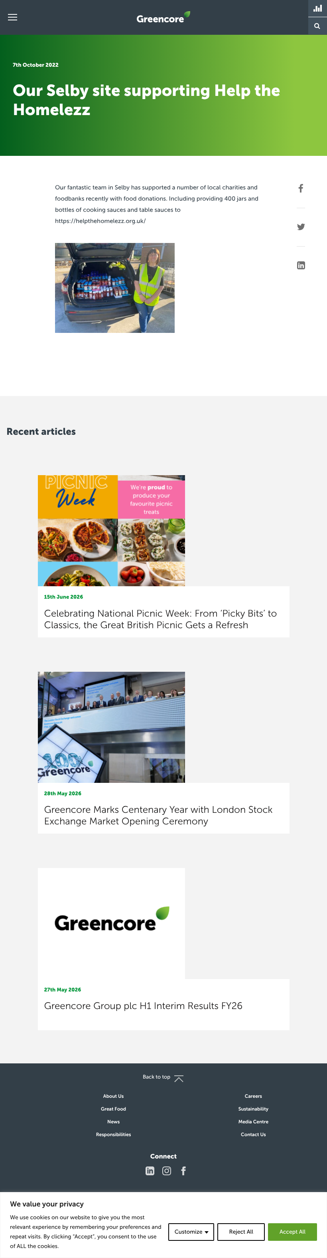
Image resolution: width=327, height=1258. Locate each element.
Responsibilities (113, 1135)
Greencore (163, 17)
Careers (253, 1096)
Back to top (156, 1077)
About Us (113, 1096)
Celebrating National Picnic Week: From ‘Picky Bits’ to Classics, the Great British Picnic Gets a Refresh (160, 619)
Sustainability (253, 1109)
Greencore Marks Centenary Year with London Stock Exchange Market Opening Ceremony (158, 815)
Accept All (292, 1231)
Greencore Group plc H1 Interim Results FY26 (143, 1006)
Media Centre (253, 1122)
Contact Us (253, 1135)
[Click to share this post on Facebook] (300, 188)
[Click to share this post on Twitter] (301, 227)
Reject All (241, 1231)
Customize (189, 1231)
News (113, 1122)
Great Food (113, 1109)
